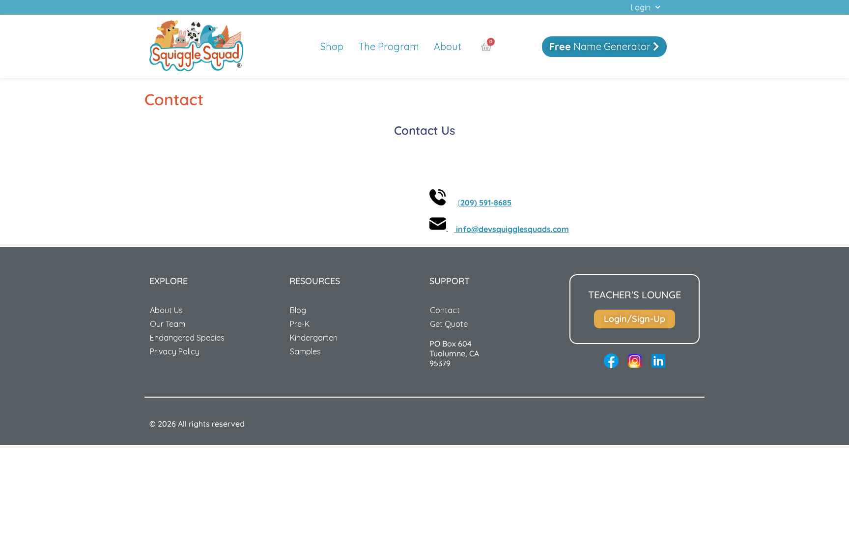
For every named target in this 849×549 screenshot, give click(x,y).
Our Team (167, 324)
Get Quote (449, 324)
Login (641, 7)
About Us (166, 310)
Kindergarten (314, 338)
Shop (331, 46)
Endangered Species (187, 338)
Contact (445, 310)
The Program (388, 46)
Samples (305, 351)
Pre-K (300, 324)
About (447, 46)
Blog (298, 310)
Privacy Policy (174, 351)
